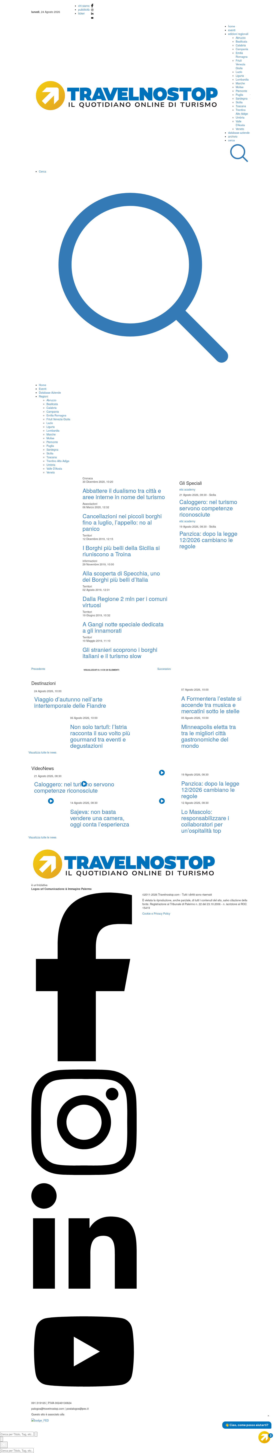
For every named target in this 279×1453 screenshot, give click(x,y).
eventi (231, 30)
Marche (240, 83)
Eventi (42, 389)
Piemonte (241, 91)
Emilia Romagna (241, 55)
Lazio (239, 72)
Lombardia (242, 79)
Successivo (164, 669)
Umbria (240, 117)
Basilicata (241, 41)
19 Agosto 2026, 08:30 (193, 526)
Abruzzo (241, 38)
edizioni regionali (238, 34)
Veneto (240, 129)
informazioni (90, 561)
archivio (232, 136)
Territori (87, 535)
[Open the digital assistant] (264, 1437)
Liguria (240, 76)
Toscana (241, 106)
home (231, 26)
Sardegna (241, 98)
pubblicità (84, 9)
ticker (81, 13)
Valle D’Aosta (240, 123)
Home (42, 385)
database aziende (239, 133)
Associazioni (90, 504)
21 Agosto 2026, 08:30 (193, 495)
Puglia (239, 95)
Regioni (43, 396)
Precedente (38, 669)
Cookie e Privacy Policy (156, 913)
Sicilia (239, 102)
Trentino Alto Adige (242, 112)
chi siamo (84, 6)
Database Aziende (50, 392)
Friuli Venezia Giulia (240, 64)
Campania (242, 49)
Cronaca (88, 478)
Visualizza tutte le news (42, 752)
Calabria (241, 45)
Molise (240, 87)
